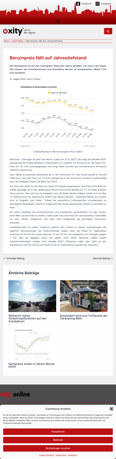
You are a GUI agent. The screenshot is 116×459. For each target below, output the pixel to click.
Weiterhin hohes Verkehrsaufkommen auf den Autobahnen (27, 318)
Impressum (72, 455)
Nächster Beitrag (103, 258)
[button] (111, 408)
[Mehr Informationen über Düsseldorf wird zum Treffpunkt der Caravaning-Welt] (84, 296)
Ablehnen (58, 439)
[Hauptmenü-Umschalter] (58, 21)
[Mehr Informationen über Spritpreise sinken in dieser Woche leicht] (32, 344)
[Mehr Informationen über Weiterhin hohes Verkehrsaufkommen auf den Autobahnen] (32, 296)
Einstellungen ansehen (58, 448)
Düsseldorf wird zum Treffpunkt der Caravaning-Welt (83, 317)
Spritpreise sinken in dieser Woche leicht (31, 365)
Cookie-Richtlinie (46, 455)
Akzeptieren (58, 431)
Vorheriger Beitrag (13, 258)
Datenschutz (60, 455)
